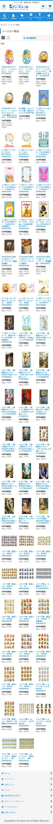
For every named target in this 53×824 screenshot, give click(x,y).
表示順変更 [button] (31, 38)
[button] (4, 7)
